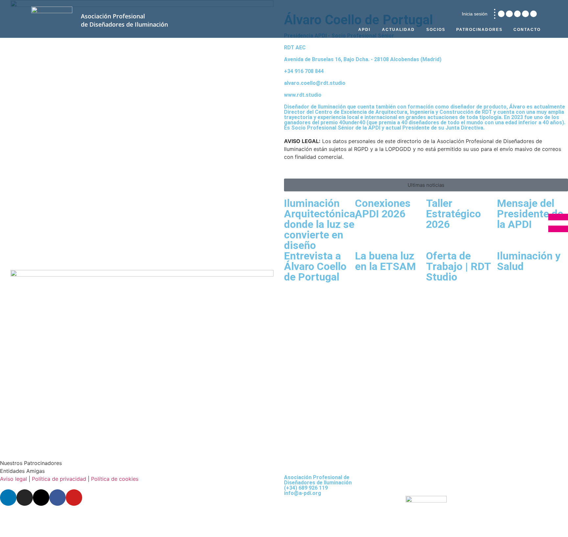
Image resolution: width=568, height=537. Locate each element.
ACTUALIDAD (398, 29)
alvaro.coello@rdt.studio (314, 83)
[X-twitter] (517, 14)
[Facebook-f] (525, 14)
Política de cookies (114, 479)
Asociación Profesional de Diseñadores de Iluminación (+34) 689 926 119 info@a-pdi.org (318, 485)
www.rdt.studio (302, 95)
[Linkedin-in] (501, 14)
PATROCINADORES (479, 29)
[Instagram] (509, 14)
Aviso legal (13, 479)
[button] (426, 185)
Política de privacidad (59, 479)
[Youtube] (533, 14)
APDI (364, 29)
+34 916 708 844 (304, 71)
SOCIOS (435, 29)
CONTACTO (527, 29)
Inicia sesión (474, 13)
